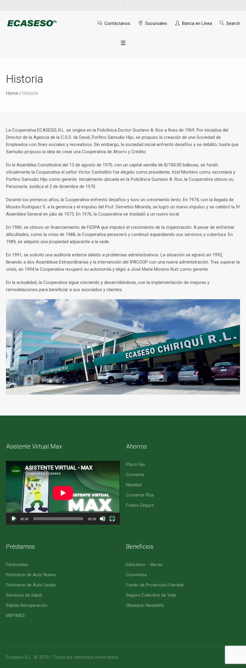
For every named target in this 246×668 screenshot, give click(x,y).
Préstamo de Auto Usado (31, 585)
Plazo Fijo (135, 464)
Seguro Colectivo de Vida (151, 595)
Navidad (134, 485)
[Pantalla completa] (112, 519)
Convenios (136, 574)
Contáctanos (117, 23)
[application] (63, 493)
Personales (17, 564)
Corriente (135, 474)
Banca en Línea (197, 23)
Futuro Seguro (140, 505)
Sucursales (156, 23)
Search (233, 23)
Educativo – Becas (144, 564)
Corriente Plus (140, 495)
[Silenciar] (103, 519)
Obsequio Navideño (145, 605)
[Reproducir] (14, 519)
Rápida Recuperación (26, 605)
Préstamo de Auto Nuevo (31, 574)
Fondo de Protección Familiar (155, 585)
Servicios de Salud (24, 595)
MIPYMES (15, 615)
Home (12, 93)
